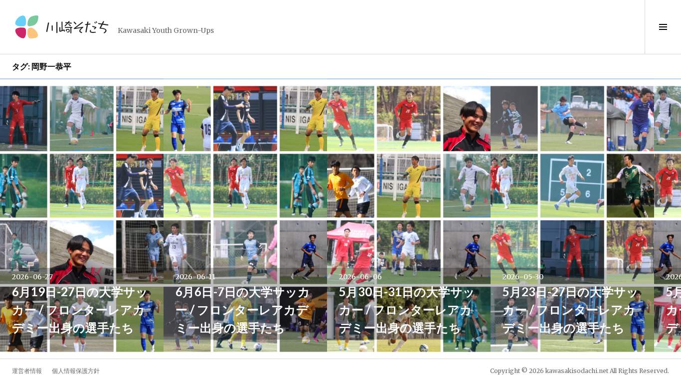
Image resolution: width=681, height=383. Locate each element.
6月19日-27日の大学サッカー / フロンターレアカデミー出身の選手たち (80, 309)
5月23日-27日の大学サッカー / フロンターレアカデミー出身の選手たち (571, 309)
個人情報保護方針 (76, 371)
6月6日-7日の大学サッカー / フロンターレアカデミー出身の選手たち (242, 309)
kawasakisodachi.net (576, 371)
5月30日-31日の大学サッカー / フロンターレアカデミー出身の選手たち (407, 309)
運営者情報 (27, 371)
